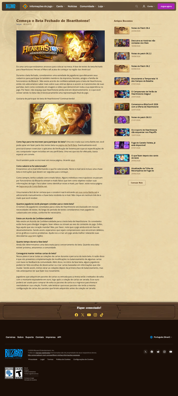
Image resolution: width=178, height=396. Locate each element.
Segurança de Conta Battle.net (33, 186)
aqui (73, 160)
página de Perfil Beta (67, 145)
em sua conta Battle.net (86, 192)
